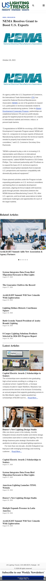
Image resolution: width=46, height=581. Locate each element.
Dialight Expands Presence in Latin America (19, 509)
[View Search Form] (33, 5)
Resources (11, 17)
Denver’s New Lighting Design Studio (20, 429)
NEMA (14, 103)
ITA (33, 97)
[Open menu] (43, 5)
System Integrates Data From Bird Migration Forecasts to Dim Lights (18, 273)
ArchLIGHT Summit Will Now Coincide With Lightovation (21, 296)
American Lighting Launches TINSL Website (19, 486)
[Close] (44, 571)
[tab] (18, 259)
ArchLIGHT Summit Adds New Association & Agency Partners (21, 253)
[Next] (42, 238)
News (4, 17)
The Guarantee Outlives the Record (19, 285)
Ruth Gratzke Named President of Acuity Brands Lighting (21, 322)
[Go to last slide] (3, 238)
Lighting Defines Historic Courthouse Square (20, 309)
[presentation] (23, 234)
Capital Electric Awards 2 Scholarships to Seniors (22, 374)
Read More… (33, 398)
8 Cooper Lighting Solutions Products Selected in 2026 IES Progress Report (20, 334)
